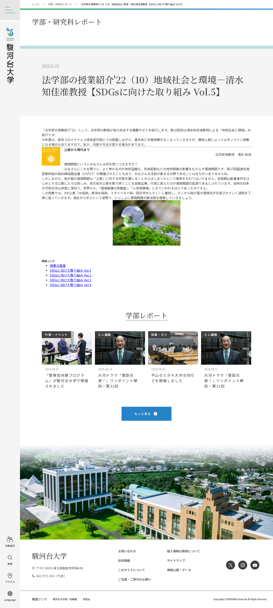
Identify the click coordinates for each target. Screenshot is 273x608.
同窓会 (86, 599)
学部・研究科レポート (60, 4)
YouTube (254, 565)
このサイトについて (131, 570)
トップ (35, 4)
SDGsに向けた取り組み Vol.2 (70, 275)
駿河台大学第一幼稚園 (65, 599)
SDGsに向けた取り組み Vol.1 (70, 270)
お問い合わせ (127, 551)
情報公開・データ (179, 570)
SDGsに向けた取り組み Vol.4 (70, 284)
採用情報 (124, 560)
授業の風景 (58, 265)
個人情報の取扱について (183, 551)
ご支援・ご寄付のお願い (134, 579)
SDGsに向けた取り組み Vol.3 (70, 280)
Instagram (242, 565)
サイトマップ (176, 560)
